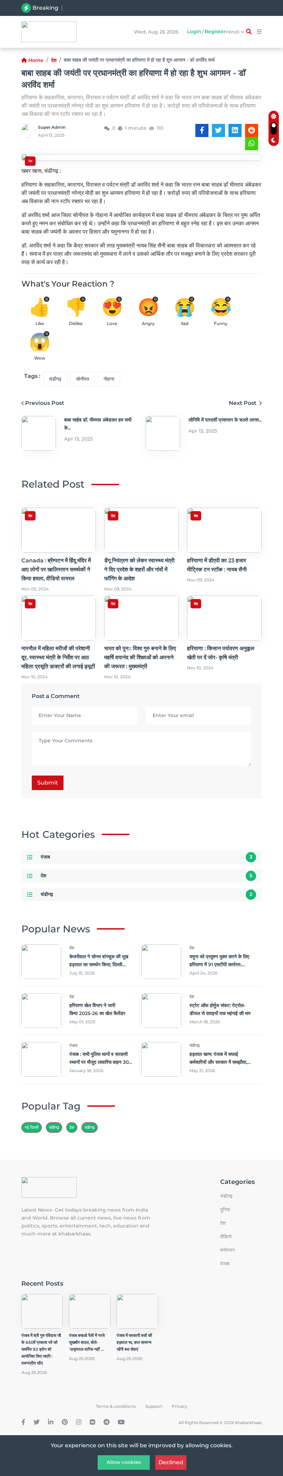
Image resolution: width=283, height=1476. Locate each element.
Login (194, 31)
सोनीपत (82, 379)
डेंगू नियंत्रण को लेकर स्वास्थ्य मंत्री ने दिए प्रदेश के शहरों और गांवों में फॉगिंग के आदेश (139, 569)
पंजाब (45, 857)
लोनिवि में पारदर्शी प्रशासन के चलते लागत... (225, 420)
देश (54, 60)
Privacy (179, 1406)
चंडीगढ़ (90, 1127)
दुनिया (225, 1209)
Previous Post (44, 403)
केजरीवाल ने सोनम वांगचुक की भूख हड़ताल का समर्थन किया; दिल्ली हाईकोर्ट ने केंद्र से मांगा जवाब (98, 964)
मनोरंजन (227, 1250)
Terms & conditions (116, 1406)
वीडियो (226, 1236)
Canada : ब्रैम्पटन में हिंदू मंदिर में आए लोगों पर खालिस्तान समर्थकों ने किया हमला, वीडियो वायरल (142, 8)
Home (35, 60)
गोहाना (109, 379)
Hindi (233, 32)
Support (153, 1406)
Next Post (243, 403)
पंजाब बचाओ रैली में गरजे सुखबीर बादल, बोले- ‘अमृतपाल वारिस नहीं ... (87, 1342)
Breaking (45, 7)
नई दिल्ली (32, 1127)
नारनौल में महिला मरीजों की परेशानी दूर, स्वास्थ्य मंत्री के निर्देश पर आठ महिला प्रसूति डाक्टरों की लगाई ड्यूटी (58, 657)
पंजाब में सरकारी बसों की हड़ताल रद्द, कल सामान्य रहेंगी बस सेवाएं (134, 1342)
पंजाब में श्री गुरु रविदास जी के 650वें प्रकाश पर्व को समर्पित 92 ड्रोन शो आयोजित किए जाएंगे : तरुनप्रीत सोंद (41, 1349)
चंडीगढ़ (55, 379)
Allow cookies (124, 1462)
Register (215, 31)
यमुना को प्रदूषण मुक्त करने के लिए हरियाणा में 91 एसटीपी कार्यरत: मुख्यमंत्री (219, 964)
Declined (170, 1462)
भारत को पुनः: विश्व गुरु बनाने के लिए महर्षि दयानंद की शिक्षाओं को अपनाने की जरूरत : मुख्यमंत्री (140, 657)
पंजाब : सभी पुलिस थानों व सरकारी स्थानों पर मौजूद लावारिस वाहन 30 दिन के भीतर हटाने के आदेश (99, 1062)
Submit (47, 782)
